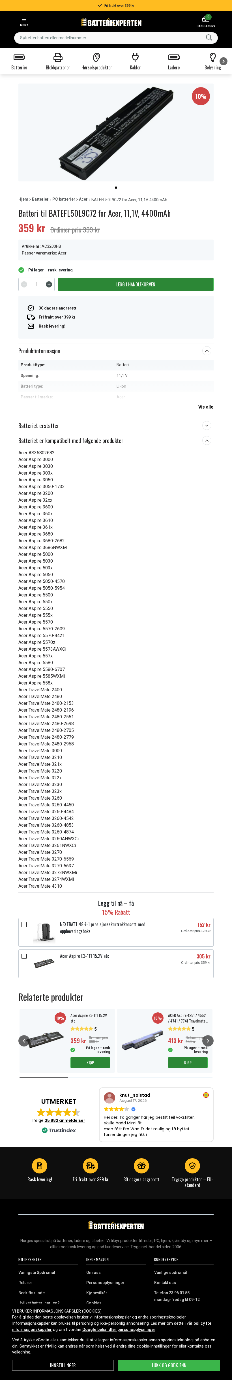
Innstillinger (63, 1365)
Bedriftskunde (31, 1293)
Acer (83, 199)
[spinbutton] (36, 284)
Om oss (93, 1272)
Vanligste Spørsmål (36, 1272)
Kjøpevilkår (96, 1293)
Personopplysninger (105, 1282)
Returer (25, 1282)
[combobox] (116, 38)
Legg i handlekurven (135, 284)
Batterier (40, 199)
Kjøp (90, 1062)
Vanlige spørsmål (170, 1272)
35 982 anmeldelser (65, 1120)
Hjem (23, 199)
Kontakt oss (165, 1282)
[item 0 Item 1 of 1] (116, 132)
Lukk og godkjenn (169, 1365)
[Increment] (49, 284)
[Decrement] (24, 284)
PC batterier (63, 199)
